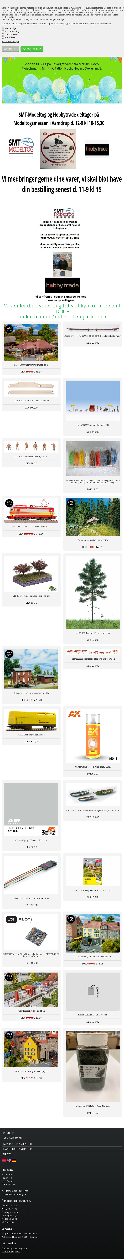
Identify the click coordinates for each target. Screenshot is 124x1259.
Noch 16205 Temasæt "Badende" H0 (93, 425)
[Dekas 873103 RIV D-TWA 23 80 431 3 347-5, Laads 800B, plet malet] (93, 328)
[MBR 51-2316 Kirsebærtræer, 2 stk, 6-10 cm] (31, 574)
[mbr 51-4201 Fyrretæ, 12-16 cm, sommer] (93, 592)
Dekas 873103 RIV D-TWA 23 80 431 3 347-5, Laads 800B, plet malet (92, 336)
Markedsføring (12, 31)
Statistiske (10, 37)
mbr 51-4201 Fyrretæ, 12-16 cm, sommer (92, 633)
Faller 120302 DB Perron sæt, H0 (31, 1011)
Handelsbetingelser (17, 1149)
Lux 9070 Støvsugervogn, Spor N (31, 734)
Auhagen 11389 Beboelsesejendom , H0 (31, 693)
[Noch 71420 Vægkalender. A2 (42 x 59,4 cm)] (93, 871)
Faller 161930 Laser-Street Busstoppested (31, 400)
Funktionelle (11, 34)
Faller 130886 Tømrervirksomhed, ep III (31, 365)
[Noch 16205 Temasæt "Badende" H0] (93, 401)
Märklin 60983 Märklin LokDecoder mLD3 (31, 898)
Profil (7, 1154)
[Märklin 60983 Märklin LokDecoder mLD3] (31, 875)
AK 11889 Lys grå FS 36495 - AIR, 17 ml (31, 840)
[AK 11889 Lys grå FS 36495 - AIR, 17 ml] (31, 809)
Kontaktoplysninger (17, 1144)
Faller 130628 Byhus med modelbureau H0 (92, 956)
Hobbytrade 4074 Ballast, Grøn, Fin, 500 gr (93, 1106)
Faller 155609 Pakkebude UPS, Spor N (31, 456)
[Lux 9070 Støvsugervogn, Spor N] (31, 720)
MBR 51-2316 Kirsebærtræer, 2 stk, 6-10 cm (31, 596)
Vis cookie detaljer (10, 41)
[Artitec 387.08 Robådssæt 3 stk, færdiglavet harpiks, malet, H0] (93, 794)
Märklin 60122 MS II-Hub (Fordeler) (93, 1014)
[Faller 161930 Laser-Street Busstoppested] (31, 389)
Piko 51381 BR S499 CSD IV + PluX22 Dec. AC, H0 (31, 526)
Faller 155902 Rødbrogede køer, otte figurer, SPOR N (93, 659)
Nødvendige (10, 28)
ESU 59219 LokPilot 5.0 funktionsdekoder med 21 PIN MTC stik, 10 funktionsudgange (31, 955)
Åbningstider (12, 1138)
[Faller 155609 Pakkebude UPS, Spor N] (31, 447)
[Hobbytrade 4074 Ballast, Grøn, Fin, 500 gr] (93, 1066)
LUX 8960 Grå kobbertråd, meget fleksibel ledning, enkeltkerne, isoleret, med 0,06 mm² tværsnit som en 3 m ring (93, 481)
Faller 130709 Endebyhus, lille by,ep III (31, 1071)
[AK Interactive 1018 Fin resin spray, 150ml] (93, 736)
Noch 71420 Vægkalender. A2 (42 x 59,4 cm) (93, 890)
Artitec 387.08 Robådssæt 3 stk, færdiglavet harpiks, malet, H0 (93, 810)
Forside (8, 1133)
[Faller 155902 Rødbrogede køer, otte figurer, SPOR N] (93, 652)
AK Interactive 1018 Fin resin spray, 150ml (93, 767)
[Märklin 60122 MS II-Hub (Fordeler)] (93, 992)
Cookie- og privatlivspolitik (14, 1248)
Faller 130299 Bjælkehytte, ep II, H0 (93, 540)
